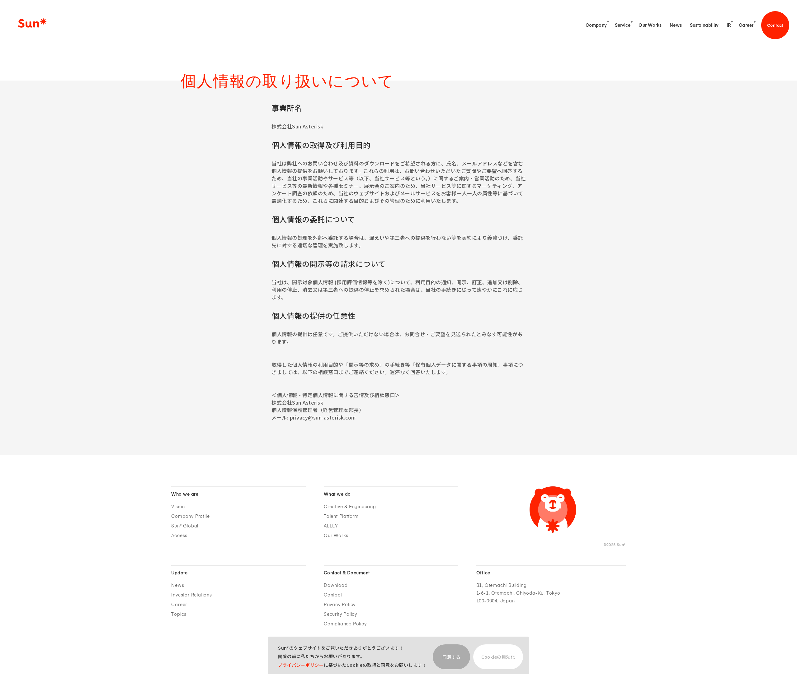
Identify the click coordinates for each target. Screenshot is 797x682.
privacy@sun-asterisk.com (323, 417)
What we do (337, 494)
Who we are (184, 494)
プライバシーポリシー (301, 665)
